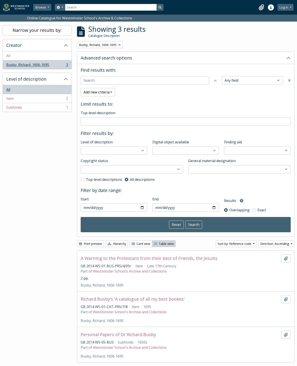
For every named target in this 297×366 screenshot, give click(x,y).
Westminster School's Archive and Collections (130, 271)
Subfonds (37, 108)
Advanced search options (106, 58)
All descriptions (142, 179)
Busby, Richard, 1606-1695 (37, 65)
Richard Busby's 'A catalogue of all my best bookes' (133, 299)
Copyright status (94, 160)
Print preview (92, 244)
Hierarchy (119, 244)
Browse (41, 7)
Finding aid (233, 142)
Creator (14, 45)
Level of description (26, 79)
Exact (261, 210)
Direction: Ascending (275, 244)
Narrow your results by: (37, 30)
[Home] (18, 7)
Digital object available (170, 142)
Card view (143, 244)
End (155, 199)
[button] (261, 7)
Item (37, 99)
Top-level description (98, 112)
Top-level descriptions (104, 179)
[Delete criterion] (289, 80)
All (8, 55)
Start (85, 199)
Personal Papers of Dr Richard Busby (118, 334)
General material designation (212, 160)
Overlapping (239, 210)
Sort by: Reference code (235, 244)
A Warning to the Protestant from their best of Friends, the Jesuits (149, 258)
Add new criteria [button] (96, 92)
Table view (166, 244)
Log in (284, 7)
